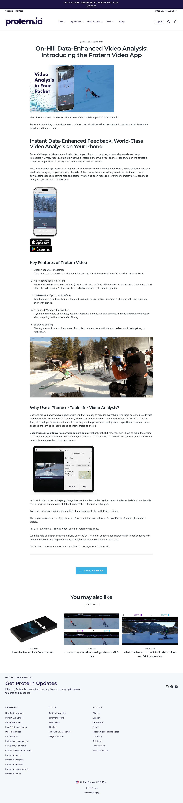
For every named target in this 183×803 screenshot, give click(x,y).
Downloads (98, 722)
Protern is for (93, 22)
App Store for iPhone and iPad (75, 518)
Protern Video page (88, 528)
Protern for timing (13, 774)
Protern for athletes (14, 764)
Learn (109, 22)
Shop (61, 22)
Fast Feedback (12, 736)
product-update (86, 42)
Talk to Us (97, 741)
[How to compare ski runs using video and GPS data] (91, 629)
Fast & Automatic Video (16, 727)
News (95, 727)
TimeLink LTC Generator (60, 732)
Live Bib (52, 727)
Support (9, 11)
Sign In (159, 22)
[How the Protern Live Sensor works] (33, 629)
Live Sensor (54, 722)
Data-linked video (13, 732)
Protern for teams (13, 755)
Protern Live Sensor (14, 718)
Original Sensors (56, 736)
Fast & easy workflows (15, 746)
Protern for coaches (14, 760)
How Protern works (14, 713)
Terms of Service (100, 750)
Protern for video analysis (17, 769)
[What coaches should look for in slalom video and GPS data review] (150, 629)
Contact (19, 11)
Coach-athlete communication (19, 750)
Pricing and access (14, 722)
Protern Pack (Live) (57, 713)
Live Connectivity (57, 718)
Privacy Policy (99, 746)
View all (91, 604)
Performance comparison (16, 741)
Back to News (93, 571)
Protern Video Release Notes (106, 732)
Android (114, 117)
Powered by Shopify (91, 793)
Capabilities (75, 22)
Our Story (97, 736)
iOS (103, 117)
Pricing (121, 22)
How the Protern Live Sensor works (33, 652)
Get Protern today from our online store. (51, 546)
